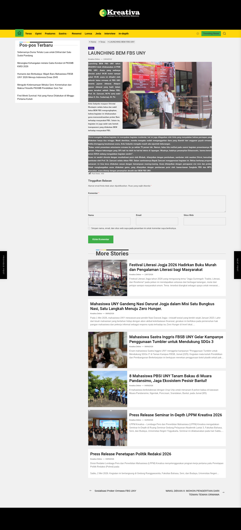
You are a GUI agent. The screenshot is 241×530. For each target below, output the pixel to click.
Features (50, 33)
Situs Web (189, 215)
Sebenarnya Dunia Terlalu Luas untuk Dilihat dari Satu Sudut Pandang (44, 54)
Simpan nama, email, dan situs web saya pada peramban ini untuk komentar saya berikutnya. (133, 228)
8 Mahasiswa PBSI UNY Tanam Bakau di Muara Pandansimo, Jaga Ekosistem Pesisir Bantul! (170, 378)
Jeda (98, 33)
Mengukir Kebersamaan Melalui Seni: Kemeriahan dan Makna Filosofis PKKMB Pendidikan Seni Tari (44, 86)
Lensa (88, 33)
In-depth (124, 33)
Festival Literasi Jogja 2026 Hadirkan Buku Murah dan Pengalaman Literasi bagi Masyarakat (172, 267)
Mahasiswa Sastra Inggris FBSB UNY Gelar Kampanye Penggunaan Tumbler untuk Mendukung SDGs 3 (176, 339)
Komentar (93, 193)
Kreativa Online (94, 59)
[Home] (19, 34)
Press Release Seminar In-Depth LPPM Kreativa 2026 (175, 415)
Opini (38, 33)
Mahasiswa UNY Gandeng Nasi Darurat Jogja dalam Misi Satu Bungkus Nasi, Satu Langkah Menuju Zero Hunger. (152, 306)
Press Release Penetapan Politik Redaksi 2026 (130, 454)
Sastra (62, 33)
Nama (91, 215)
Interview (109, 33)
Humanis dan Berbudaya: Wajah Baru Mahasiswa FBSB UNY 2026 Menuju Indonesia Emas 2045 (45, 75)
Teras (28, 33)
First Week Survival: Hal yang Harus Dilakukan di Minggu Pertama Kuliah (45, 97)
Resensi (76, 33)
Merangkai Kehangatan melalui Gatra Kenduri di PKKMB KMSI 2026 (45, 65)
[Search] (224, 33)
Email (138, 215)
